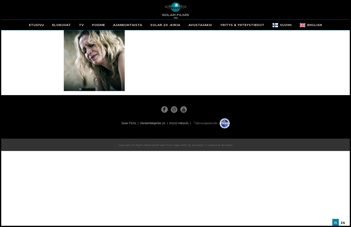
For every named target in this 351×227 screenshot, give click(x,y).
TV (81, 25)
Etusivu (36, 25)
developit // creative (205, 145)
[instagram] (174, 109)
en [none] (343, 223)
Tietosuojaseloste (206, 123)
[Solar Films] (175, 10)
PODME (98, 25)
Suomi (286, 25)
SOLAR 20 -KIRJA (165, 25)
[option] (343, 223)
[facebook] (164, 109)
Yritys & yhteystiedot (242, 25)
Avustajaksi (200, 25)
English (314, 25)
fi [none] (335, 223)
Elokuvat (61, 25)
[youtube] (183, 109)
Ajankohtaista (127, 25)
